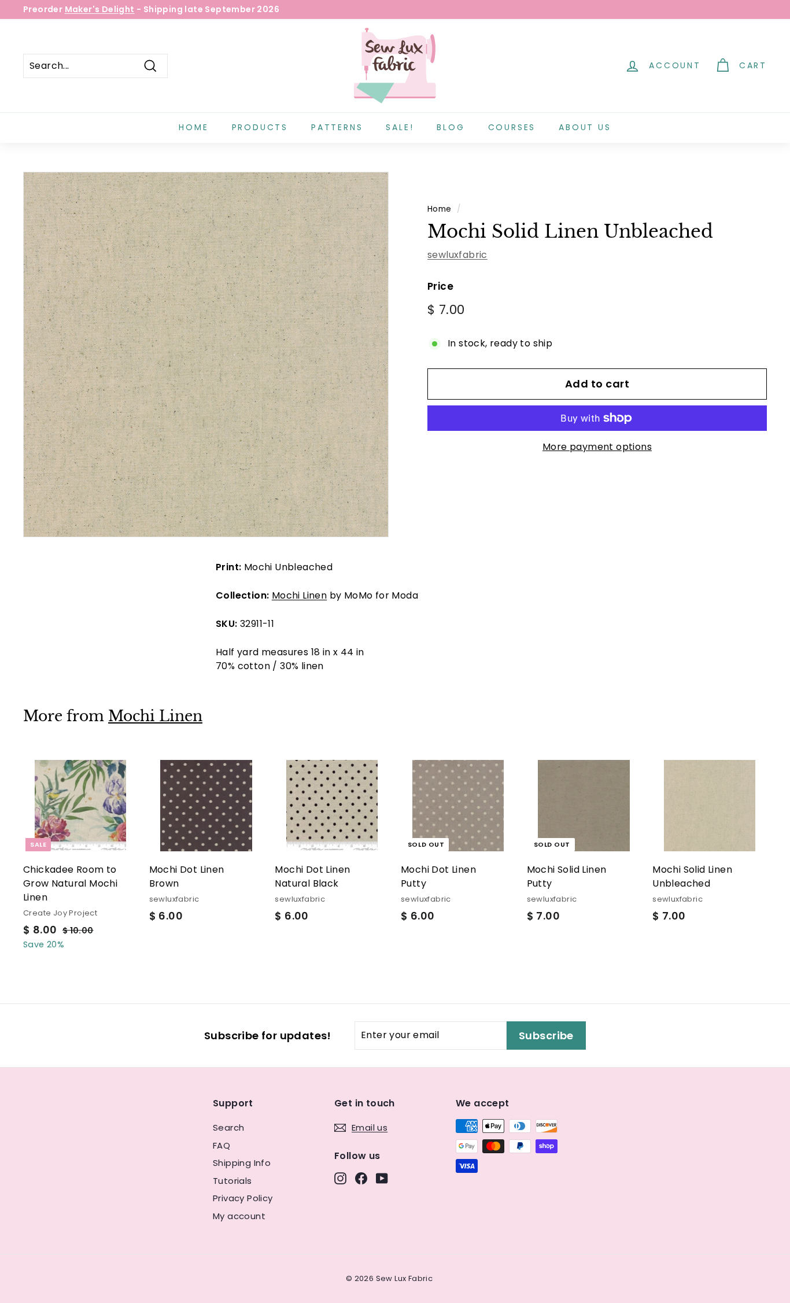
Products (260, 127)
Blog (450, 127)
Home (193, 127)
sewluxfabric (457, 254)
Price (440, 286)
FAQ (221, 1145)
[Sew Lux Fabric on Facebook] (361, 1178)
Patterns (337, 127)
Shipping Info (242, 1163)
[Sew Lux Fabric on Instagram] (340, 1178)
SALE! (400, 127)
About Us (585, 127)
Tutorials (232, 1181)
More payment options (597, 446)
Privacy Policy (243, 1198)
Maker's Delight (100, 9)
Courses (512, 127)
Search (228, 1127)
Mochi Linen (299, 595)
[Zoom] (206, 354)
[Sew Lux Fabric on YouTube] (382, 1178)
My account (239, 1216)
